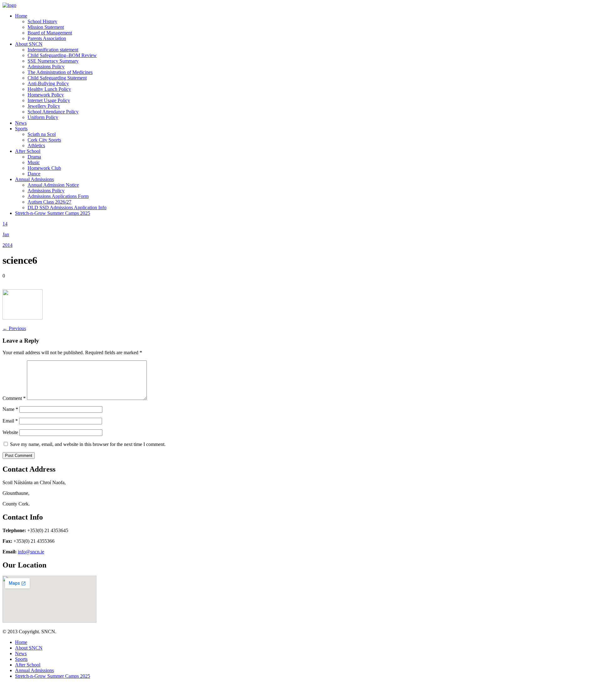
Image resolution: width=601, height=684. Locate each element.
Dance (34, 173)
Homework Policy (46, 94)
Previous (14, 328)
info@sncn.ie (31, 551)
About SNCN (29, 44)
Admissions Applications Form (58, 196)
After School (27, 151)
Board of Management (50, 32)
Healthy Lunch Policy (49, 89)
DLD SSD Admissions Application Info (67, 207)
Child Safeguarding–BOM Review (62, 55)
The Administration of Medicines (60, 72)
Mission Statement (46, 27)
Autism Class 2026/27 (49, 202)
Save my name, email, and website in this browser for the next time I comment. (88, 444)
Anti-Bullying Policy (48, 83)
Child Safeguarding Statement (57, 77)
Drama (34, 156)
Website (10, 432)
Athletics (36, 145)
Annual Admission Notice (53, 185)
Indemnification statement (53, 49)
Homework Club (44, 168)
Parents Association (47, 38)
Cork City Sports (44, 139)
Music (34, 162)
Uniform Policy (43, 117)
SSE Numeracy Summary (53, 61)
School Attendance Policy (53, 111)
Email (10, 420)
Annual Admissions (34, 179)
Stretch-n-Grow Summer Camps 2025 (52, 213)
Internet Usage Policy (49, 100)
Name (10, 409)
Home (21, 15)
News (21, 123)
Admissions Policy (46, 66)
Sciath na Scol (42, 134)
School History (42, 21)
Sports (21, 128)
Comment (14, 398)
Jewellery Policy (44, 106)
